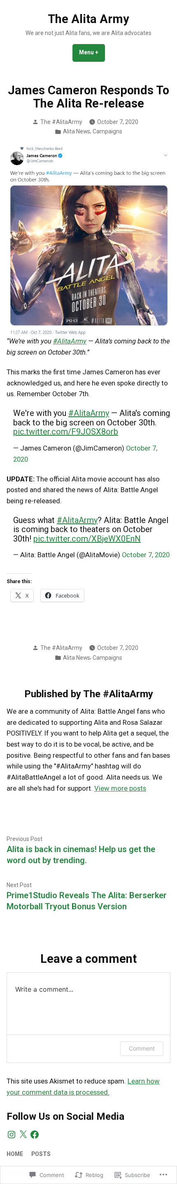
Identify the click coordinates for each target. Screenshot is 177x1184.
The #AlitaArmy (61, 122)
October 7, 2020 (146, 555)
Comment (142, 1048)
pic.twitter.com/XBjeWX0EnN (87, 539)
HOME (15, 1154)
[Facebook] (35, 1135)
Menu (92, 52)
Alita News (76, 131)
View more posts (120, 788)
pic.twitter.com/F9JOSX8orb (65, 432)
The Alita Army (88, 19)
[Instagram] (11, 1135)
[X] (23, 1135)
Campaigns (107, 131)
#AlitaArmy (69, 341)
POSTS (41, 1154)
